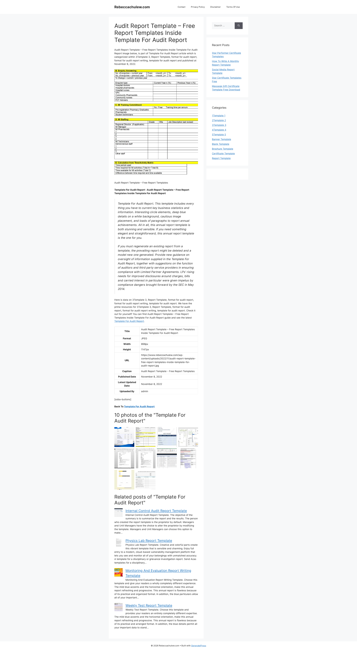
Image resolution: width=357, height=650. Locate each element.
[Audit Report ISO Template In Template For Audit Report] (124, 458)
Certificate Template (223, 153)
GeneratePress (198, 645)
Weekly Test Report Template (149, 605)
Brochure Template (222, 148)
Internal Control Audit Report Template (156, 511)
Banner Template (221, 139)
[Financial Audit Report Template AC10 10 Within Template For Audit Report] (146, 458)
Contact (181, 7)
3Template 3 (219, 125)
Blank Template (220, 144)
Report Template (221, 158)
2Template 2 (219, 120)
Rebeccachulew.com (132, 7)
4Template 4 (219, 129)
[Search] (239, 25)
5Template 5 (219, 134)
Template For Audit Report (129, 321)
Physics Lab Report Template (149, 541)
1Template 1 (218, 115)
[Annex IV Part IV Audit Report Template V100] (188, 458)
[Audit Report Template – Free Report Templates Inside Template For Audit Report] (146, 437)
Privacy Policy (198, 7)
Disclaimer (215, 7)
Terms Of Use (233, 7)
